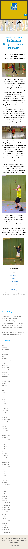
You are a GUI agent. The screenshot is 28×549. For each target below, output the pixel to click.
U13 (21, 294)
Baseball (4, 356)
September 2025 (6, 419)
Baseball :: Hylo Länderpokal (9, 330)
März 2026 (4, 406)
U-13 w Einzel (14, 275)
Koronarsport (5, 367)
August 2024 (5, 442)
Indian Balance (5, 365)
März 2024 (4, 453)
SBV (14, 294)
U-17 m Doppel (14, 290)
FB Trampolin (14, 542)
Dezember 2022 (6, 482)
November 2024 (6, 435)
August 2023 (5, 469)
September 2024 (6, 440)
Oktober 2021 (5, 507)
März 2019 (4, 525)
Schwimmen (5, 376)
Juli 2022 (4, 491)
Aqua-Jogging (5, 349)
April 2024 (4, 451)
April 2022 (4, 496)
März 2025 (4, 428)
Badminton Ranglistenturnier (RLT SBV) (14, 44)
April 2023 (4, 476)
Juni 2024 (4, 446)
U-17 (19, 294)
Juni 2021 (4, 516)
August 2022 (5, 489)
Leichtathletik (5, 370)
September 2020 (6, 521)
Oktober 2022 (5, 487)
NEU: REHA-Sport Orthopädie (9, 318)
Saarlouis (10, 294)
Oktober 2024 (5, 437)
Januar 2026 (5, 410)
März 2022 (4, 498)
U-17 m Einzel (14, 287)
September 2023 (6, 467)
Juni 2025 (4, 424)
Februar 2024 (5, 455)
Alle (3, 345)
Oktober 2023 (5, 464)
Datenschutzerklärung (20, 538)
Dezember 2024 (6, 433)
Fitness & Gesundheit (7, 361)
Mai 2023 (4, 473)
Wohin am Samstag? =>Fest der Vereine (12, 316)
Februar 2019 (5, 527)
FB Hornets (24, 540)
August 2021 (5, 512)
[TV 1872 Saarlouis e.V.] (14, 3)
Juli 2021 (4, 514)
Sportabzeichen (6, 381)
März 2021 (4, 518)
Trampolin (4, 385)
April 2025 (4, 426)
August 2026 (5, 397)
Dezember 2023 (6, 460)
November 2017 (6, 532)
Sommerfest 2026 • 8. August (9, 321)
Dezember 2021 (6, 503)
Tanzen (4, 383)
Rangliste (5, 294)
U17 (24, 294)
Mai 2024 (4, 449)
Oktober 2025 (5, 417)
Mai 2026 (4, 401)
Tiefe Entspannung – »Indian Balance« (12, 325)
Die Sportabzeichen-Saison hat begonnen (13, 332)
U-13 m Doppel (14, 284)
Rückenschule (5, 374)
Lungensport (5, 372)
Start (3, 538)
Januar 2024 (5, 458)
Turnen (3, 388)
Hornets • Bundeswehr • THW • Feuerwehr (13, 323)
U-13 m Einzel (14, 281)
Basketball (4, 358)
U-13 (16, 294)
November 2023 (6, 462)
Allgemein (4, 347)
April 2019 (4, 523)
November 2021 (6, 505)
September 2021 (6, 509)
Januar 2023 (5, 480)
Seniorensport (5, 379)
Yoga (3, 390)
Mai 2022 (4, 494)
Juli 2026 (4, 399)
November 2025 (6, 415)
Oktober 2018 (5, 530)
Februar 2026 (5, 408)
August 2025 (5, 421)
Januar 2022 (5, 500)
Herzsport (4, 363)
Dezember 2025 (6, 412)
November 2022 (6, 485)
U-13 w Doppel (14, 278)
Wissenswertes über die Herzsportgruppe (12, 334)
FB (18, 540)
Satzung (3, 540)
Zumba (3, 392)
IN (14, 540)
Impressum (9, 538)
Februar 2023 (5, 478)
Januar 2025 (5, 430)
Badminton (14, 293)
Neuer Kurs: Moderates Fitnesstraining (12, 327)
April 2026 (4, 403)
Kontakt (10, 540)
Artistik (4, 352)
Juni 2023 (4, 471)
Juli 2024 (4, 444)
